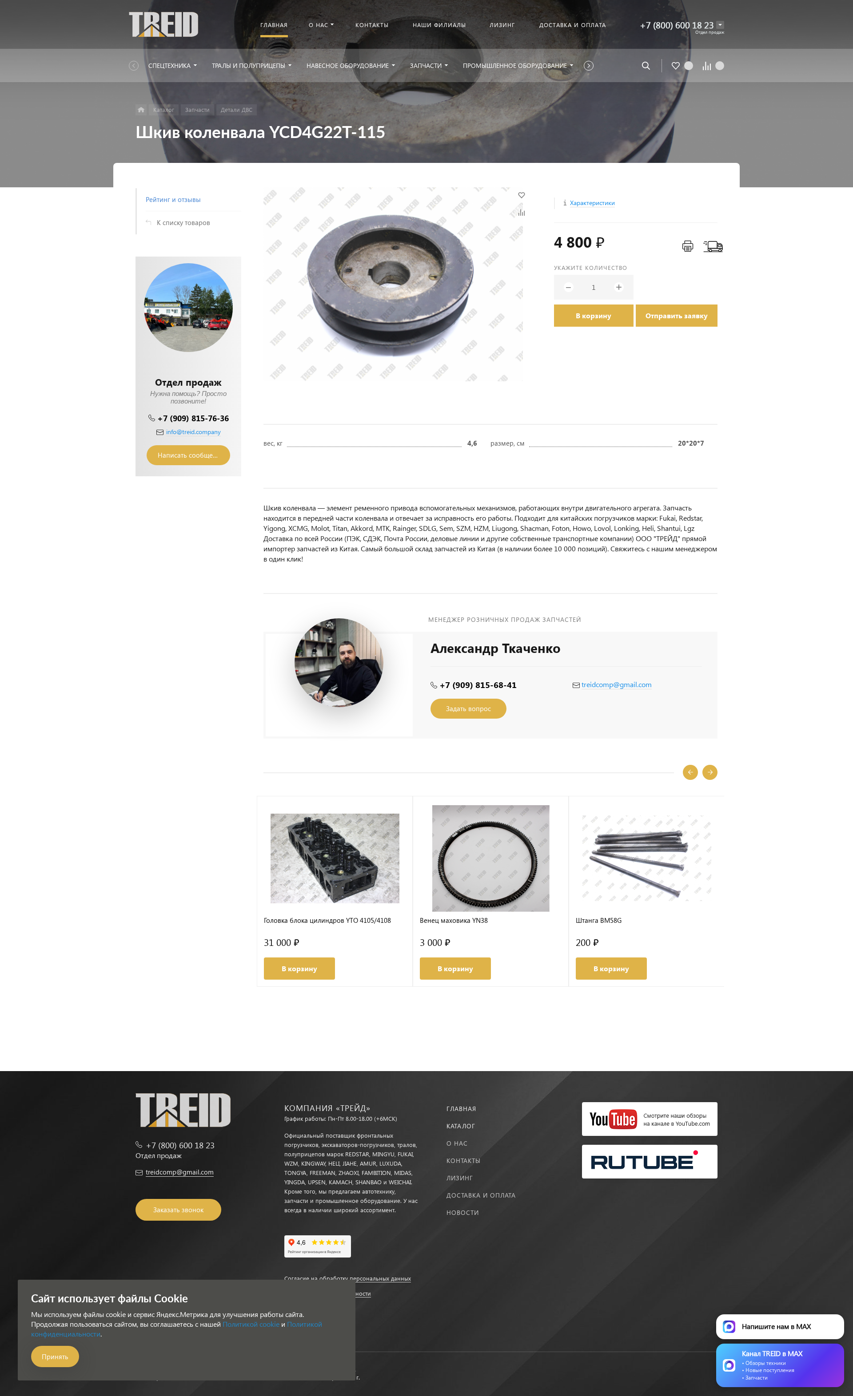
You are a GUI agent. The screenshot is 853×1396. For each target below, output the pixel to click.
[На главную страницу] (163, 23)
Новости (462, 1212)
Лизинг (459, 1178)
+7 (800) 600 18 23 (677, 24)
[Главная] (141, 109)
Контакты (463, 1160)
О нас (457, 1143)
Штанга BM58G (599, 920)
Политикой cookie (251, 1324)
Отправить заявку (677, 315)
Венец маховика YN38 (454, 920)
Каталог (460, 1126)
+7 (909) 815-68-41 (478, 684)
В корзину (593, 315)
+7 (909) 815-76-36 (193, 417)
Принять (55, 1356)
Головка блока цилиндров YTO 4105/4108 (327, 920)
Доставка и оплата (481, 1195)
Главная (461, 1108)
